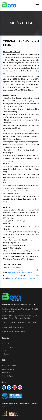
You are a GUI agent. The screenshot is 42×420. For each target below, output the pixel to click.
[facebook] (4, 387)
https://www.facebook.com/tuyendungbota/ (22, 278)
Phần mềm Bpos (7, 376)
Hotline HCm (6, 372)
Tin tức (4, 350)
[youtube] (14, 387)
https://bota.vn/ (16, 267)
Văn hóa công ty (7, 347)
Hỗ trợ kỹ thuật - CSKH (9, 366)
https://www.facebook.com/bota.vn (20, 273)
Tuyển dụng (5, 354)
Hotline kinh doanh (8, 369)
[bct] (12, 396)
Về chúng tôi (6, 344)
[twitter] (9, 387)
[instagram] (20, 387)
